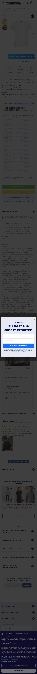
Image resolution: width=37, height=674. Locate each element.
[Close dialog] (34, 319)
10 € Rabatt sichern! (18, 345)
